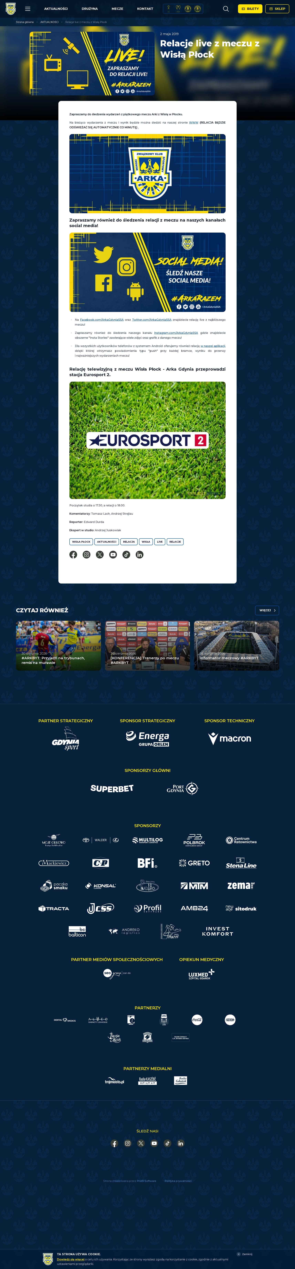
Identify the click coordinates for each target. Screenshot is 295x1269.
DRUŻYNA (90, 9)
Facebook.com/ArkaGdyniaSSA (102, 319)
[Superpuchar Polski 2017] (187, 8)
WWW (193, 122)
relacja (129, 541)
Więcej (265, 610)
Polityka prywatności (178, 1181)
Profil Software (146, 1181)
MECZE (117, 9)
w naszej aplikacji (213, 346)
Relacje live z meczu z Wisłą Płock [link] (86, 22)
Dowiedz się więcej (70, 1259)
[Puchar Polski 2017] (178, 8)
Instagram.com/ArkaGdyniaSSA (176, 333)
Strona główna (25, 22)
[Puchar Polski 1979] (168, 8)
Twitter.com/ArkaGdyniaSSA (152, 319)
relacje (175, 541)
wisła (146, 541)
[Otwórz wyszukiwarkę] (226, 9)
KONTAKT (145, 9)
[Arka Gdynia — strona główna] (11, 9)
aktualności (106, 541)
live (160, 541)
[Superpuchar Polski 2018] (197, 8)
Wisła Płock (81, 541)
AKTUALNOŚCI (56, 9)
